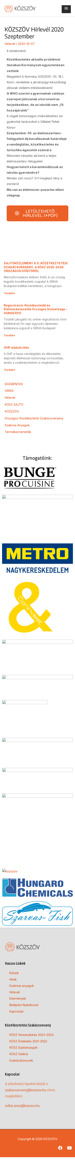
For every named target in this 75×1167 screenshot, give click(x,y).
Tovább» (9, 293)
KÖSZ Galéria (18, 1054)
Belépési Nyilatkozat (23, 1005)
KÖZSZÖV (12, 411)
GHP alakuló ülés (16, 347)
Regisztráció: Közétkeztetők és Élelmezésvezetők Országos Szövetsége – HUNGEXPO (35, 309)
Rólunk (14, 973)
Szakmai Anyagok (17, 425)
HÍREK (9, 391)
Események (17, 998)
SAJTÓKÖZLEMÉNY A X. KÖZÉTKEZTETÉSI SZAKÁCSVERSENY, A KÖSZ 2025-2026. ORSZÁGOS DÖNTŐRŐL (36, 266)
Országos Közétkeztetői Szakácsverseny (34, 418)
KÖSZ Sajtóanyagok (23, 1047)
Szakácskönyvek (21, 1060)
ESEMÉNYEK (14, 384)
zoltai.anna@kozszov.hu (22, 1106)
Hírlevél (10, 44)
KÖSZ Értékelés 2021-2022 (28, 1041)
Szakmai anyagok (21, 986)
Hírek (13, 979)
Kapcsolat (16, 1011)
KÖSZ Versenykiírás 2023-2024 (31, 1035)
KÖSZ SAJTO (14, 404)
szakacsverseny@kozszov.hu (25, 1090)
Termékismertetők (18, 432)
